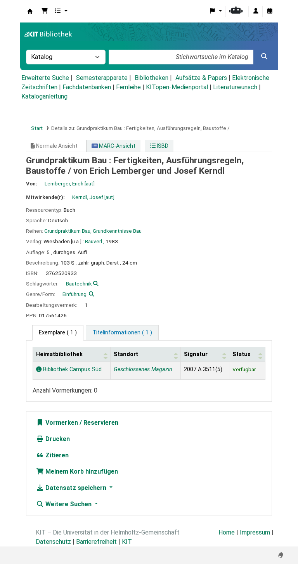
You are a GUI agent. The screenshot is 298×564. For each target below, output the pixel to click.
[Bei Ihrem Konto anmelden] (255, 11)
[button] (44, 11)
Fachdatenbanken (86, 87)
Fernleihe (128, 87)
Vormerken (61, 422)
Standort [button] (126, 354)
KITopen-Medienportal (177, 87)
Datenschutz (53, 541)
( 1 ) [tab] (58, 332)
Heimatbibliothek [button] (59, 354)
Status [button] (241, 354)
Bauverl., (94, 241)
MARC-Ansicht (116, 146)
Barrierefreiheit (96, 541)
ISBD (162, 146)
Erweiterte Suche (45, 77)
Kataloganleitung (44, 96)
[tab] (122, 333)
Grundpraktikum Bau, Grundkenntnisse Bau (93, 231)
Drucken (57, 439)
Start (37, 128)
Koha (30, 11)
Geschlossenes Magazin (143, 369)
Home (226, 532)
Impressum (255, 532)
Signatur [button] (196, 354)
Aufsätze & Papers (201, 77)
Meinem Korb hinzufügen (81, 471)
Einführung (74, 294)
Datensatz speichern (76, 487)
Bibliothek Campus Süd (72, 369)
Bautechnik (79, 283)
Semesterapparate (102, 77)
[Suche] (264, 57)
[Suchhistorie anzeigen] (269, 11)
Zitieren (56, 455)
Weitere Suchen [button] (68, 504)
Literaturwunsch (235, 87)
